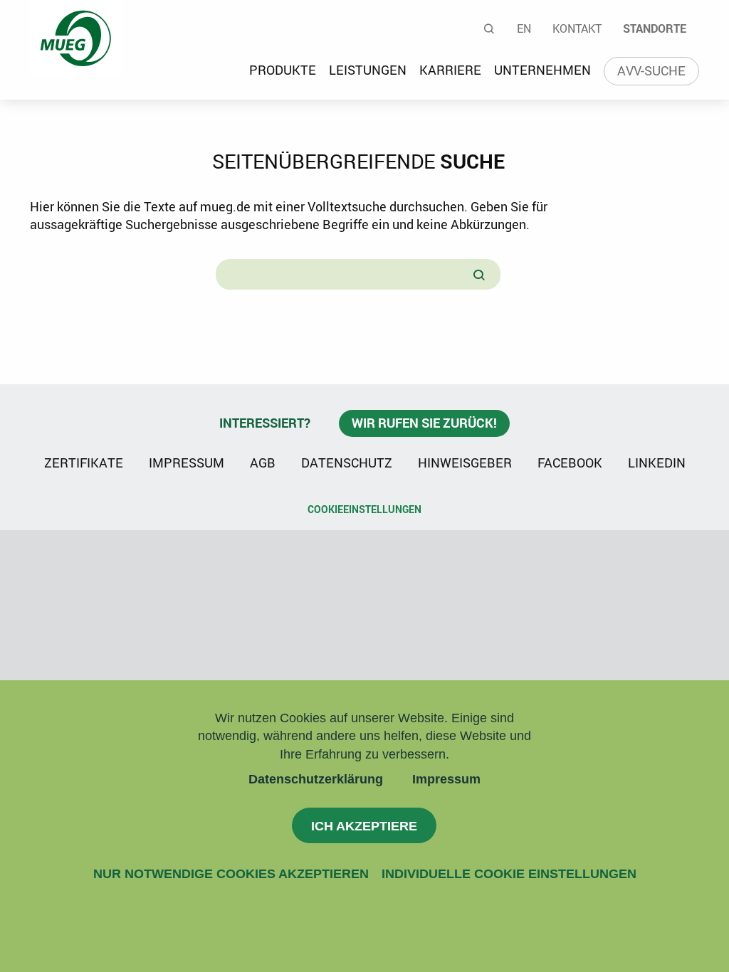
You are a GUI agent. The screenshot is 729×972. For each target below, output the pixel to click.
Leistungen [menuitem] (368, 69)
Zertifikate (83, 462)
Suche (489, 28)
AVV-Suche (651, 70)
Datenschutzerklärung (315, 779)
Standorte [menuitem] (654, 28)
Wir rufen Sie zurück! (424, 422)
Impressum (446, 779)
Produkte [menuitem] (282, 69)
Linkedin (657, 461)
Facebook (569, 462)
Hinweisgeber (465, 462)
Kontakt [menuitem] (577, 28)
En (524, 28)
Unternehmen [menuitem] (542, 69)
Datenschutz (346, 462)
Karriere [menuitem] (450, 69)
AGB (263, 462)
